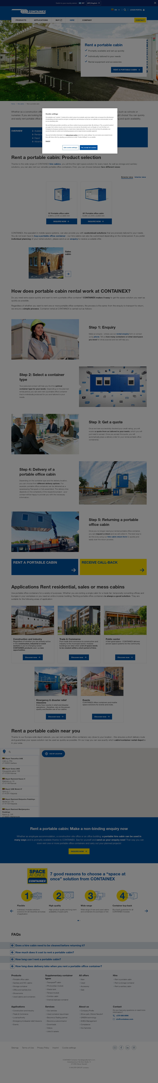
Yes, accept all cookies (88, 147)
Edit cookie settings (70, 147)
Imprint (48, 141)
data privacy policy (71, 135)
